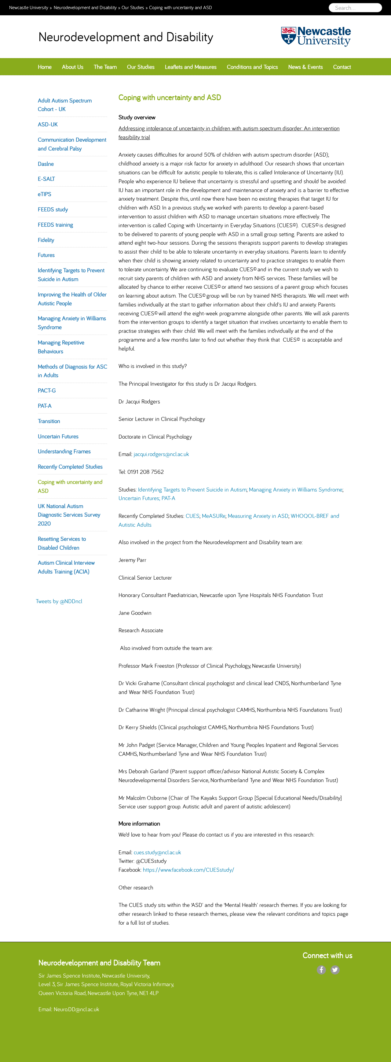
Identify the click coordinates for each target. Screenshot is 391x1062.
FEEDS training (55, 224)
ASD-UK (48, 124)
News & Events (305, 66)
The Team (105, 66)
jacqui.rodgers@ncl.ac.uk (161, 454)
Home (45, 66)
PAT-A (45, 405)
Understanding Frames (64, 451)
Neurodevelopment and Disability (85, 7)
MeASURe (213, 515)
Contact (342, 66)
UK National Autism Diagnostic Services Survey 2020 (69, 514)
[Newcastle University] (313, 37)
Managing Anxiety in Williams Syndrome (295, 489)
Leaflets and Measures (191, 66)
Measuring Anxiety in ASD (258, 515)
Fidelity (46, 239)
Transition (49, 421)
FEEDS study (53, 209)
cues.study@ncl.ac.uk (157, 852)
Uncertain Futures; (139, 498)
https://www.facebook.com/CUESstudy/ (188, 869)
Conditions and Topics (252, 66)
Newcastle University (28, 7)
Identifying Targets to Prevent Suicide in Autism (192, 489)
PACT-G (47, 390)
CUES (192, 515)
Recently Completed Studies (70, 466)
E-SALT (46, 178)
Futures (46, 254)
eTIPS (44, 194)
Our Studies (133, 7)
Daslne (46, 163)
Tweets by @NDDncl (59, 601)
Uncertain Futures (58, 436)
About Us (72, 66)
